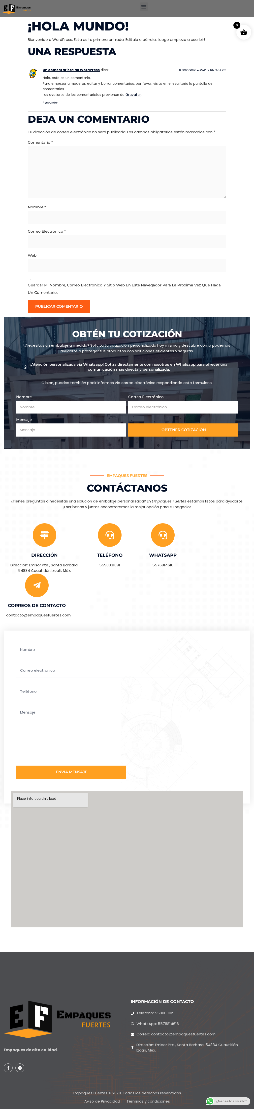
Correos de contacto (37, 605)
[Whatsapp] (163, 535)
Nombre (37, 207)
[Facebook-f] (8, 1067)
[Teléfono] (110, 535)
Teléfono (110, 555)
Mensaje (24, 419)
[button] (144, 6)
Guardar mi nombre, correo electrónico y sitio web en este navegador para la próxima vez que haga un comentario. (124, 289)
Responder (50, 103)
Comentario (40, 142)
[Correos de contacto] (37, 585)
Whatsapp (163, 555)
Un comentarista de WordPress (71, 70)
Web (32, 255)
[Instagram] (19, 1067)
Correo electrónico (47, 231)
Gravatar (133, 94)
